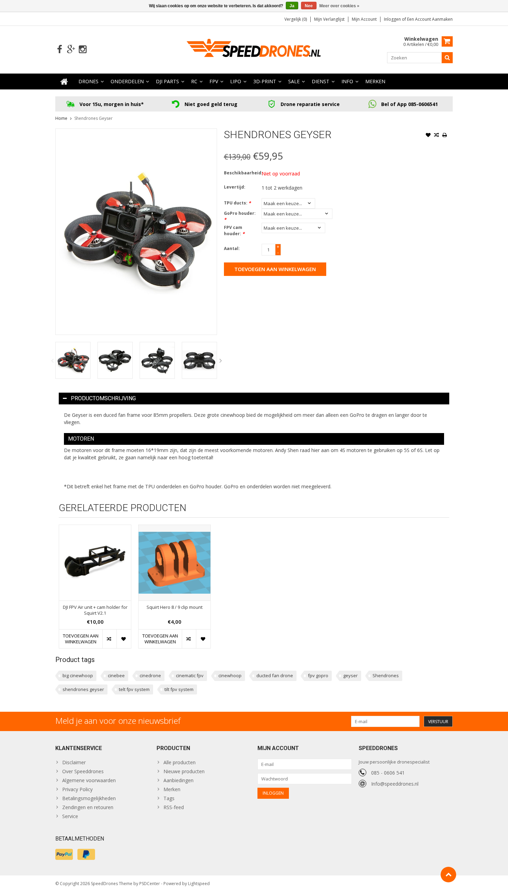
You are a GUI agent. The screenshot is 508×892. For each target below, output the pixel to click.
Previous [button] (52, 360)
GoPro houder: (240, 216)
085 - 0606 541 (388, 772)
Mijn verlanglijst (329, 19)
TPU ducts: (237, 203)
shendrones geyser (83, 689)
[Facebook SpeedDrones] (59, 49)
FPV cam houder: (234, 230)
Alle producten (179, 762)
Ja (292, 5)
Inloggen (393, 19)
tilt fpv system (179, 689)
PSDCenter (149, 883)
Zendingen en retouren (87, 807)
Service (70, 816)
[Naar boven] (448, 874)
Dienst (320, 81)
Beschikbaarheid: (241, 173)
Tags (169, 798)
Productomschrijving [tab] (103, 398)
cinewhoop (230, 675)
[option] (73, 360)
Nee (309, 5)
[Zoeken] (447, 57)
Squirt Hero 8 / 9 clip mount (175, 607)
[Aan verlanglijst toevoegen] (428, 136)
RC (194, 81)
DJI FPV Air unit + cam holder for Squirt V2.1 (95, 610)
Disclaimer (74, 762)
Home (61, 118)
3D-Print (264, 81)
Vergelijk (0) (295, 19)
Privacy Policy (77, 789)
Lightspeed (199, 883)
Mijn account (364, 19)
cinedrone (150, 675)
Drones (88, 81)
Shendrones (386, 675)
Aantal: (232, 248)
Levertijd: (234, 187)
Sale (294, 81)
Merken (375, 81)
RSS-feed (173, 807)
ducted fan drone (274, 675)
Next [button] (221, 360)
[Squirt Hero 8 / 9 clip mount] (174, 563)
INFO (347, 81)
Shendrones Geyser (93, 118)
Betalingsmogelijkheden (89, 798)
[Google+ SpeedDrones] (71, 49)
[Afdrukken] (445, 136)
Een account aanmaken (430, 19)
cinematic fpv (190, 675)
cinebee (116, 675)
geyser (350, 675)
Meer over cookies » (339, 5)
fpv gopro (318, 675)
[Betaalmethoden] (64, 854)
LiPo (235, 81)
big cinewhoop (78, 675)
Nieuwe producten (184, 771)
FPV (213, 81)
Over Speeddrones (83, 771)
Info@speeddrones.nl (394, 783)
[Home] (64, 81)
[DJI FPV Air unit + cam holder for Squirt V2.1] (95, 563)
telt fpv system (134, 689)
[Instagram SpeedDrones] (82, 49)
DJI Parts (167, 81)
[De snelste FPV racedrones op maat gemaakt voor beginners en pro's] (254, 49)
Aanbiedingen (178, 780)
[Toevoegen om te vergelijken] (436, 136)
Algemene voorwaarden (89, 780)
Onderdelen (127, 81)
